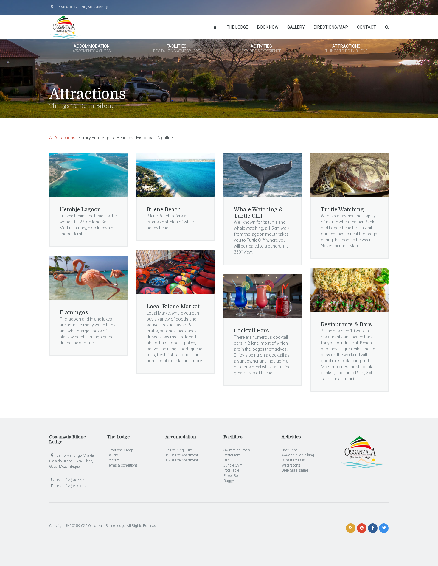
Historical (145, 137)
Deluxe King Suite (178, 450)
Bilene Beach (164, 209)
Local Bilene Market (173, 307)
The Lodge (237, 27)
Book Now (267, 27)
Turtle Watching (342, 209)
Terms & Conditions (122, 465)
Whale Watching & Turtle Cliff (258, 212)
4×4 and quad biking (298, 455)
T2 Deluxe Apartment (181, 455)
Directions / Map (120, 450)
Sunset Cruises (293, 460)
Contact (366, 27)
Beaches (125, 137)
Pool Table (231, 470)
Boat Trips (290, 450)
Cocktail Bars (251, 331)
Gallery (296, 27)
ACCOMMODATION (92, 48)
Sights (108, 137)
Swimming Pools (236, 450)
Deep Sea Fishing (295, 470)
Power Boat (232, 476)
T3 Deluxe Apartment (181, 460)
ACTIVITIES (261, 48)
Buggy (228, 481)
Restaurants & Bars (346, 324)
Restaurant (231, 455)
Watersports (291, 465)
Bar (226, 460)
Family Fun (88, 137)
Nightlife (165, 137)
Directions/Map (331, 27)
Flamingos (74, 312)
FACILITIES (176, 48)
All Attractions (62, 137)
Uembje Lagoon (80, 209)
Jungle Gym (233, 465)
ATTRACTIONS (346, 48)
